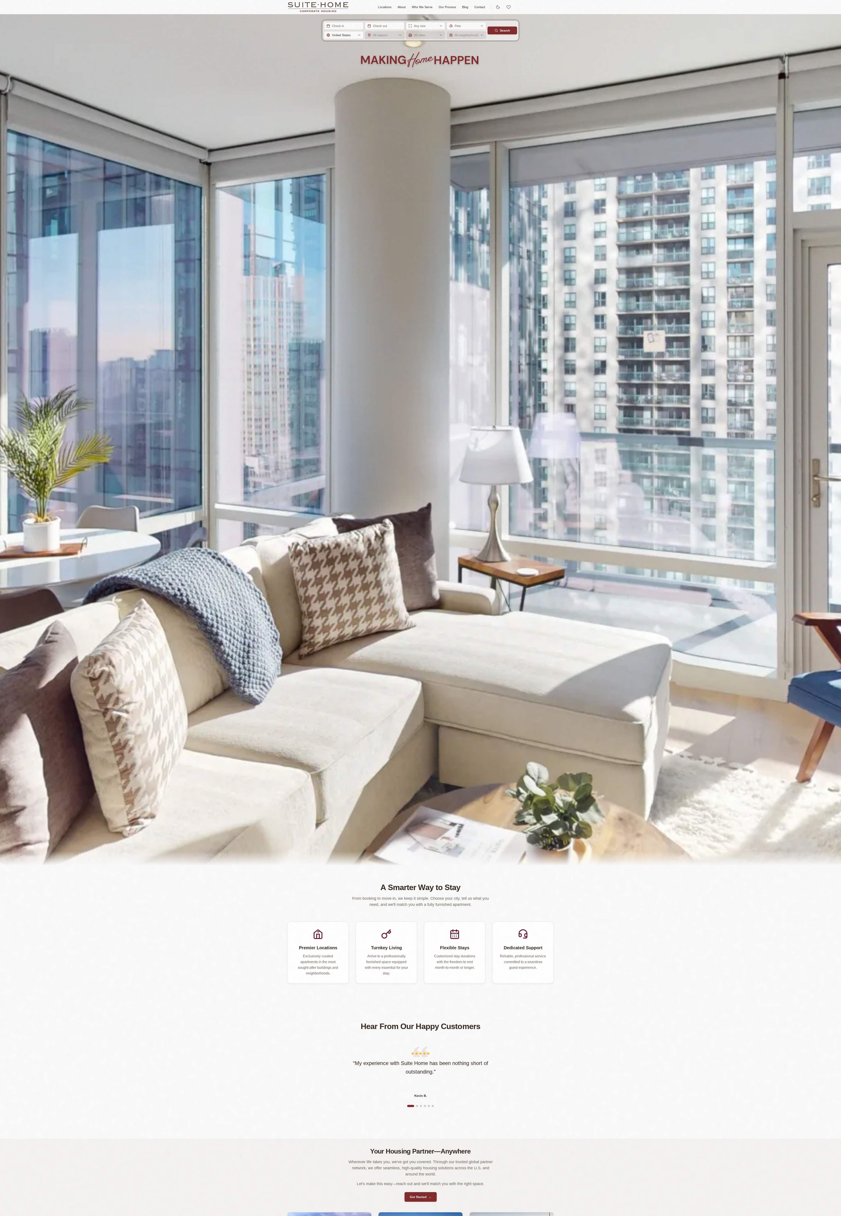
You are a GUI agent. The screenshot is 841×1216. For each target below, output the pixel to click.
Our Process (447, 7)
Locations (384, 7)
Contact (479, 7)
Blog (465, 7)
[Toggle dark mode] (498, 7)
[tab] (410, 1106)
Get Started (420, 1197)
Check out (380, 26)
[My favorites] (508, 7)
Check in (338, 26)
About (402, 7)
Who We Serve (422, 7)
